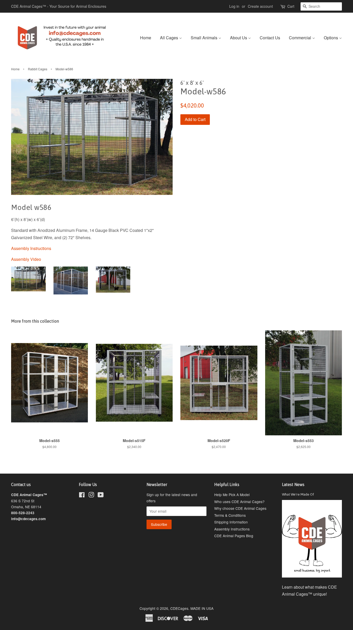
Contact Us (270, 38)
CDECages (179, 608)
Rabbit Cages (37, 69)
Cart (290, 6)
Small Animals (204, 38)
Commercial (300, 38)
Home (145, 38)
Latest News (293, 484)
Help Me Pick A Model (232, 494)
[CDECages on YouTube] (101, 495)
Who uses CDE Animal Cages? (239, 501)
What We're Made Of (298, 494)
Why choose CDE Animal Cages (240, 508)
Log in (234, 6)
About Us (239, 38)
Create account (260, 6)
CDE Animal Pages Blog (233, 535)
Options (331, 38)
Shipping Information (231, 522)
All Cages (169, 38)
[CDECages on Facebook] (82, 495)
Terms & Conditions (230, 515)
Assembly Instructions (232, 529)
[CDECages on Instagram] (91, 495)
